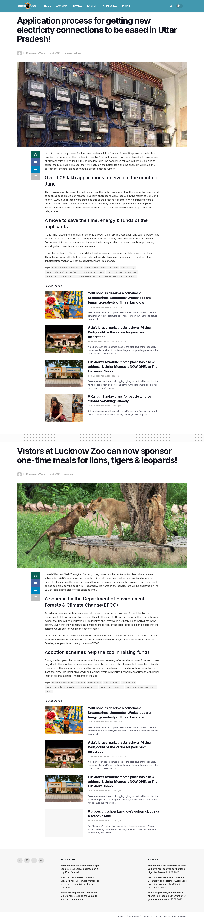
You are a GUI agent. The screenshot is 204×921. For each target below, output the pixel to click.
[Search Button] (171, 6)
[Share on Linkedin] (35, 169)
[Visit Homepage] (27, 6)
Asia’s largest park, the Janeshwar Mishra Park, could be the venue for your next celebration (119, 332)
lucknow (114, 268)
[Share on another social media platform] (35, 176)
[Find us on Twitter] (27, 860)
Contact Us (147, 916)
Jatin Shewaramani (100, 342)
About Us (122, 916)
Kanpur (91, 5)
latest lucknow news (95, 268)
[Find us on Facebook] (20, 860)
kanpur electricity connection (67, 268)
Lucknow (61, 5)
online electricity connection (121, 272)
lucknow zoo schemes (111, 687)
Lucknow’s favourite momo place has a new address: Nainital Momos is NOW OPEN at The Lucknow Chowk (123, 366)
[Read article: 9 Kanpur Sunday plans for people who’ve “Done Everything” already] (64, 408)
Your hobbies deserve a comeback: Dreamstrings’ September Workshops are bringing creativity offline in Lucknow (119, 297)
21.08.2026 (117, 342)
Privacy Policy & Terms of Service (171, 916)
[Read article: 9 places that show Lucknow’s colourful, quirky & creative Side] (64, 823)
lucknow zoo (128, 682)
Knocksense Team (35, 53)
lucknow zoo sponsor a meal (140, 687)
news (101, 272)
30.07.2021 (55, 53)
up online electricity (85, 276)
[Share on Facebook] (35, 162)
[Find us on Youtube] (41, 860)
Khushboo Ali (97, 307)
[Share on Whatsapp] (35, 154)
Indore (126, 5)
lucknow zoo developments (60, 687)
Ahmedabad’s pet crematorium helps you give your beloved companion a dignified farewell (80, 869)
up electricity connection (59, 276)
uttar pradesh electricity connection (117, 276)
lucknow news (88, 272)
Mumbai (77, 5)
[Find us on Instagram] (34, 860)
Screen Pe (134, 916)
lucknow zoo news (87, 687)
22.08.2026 (112, 307)
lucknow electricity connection (61, 272)
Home (47, 5)
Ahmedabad (110, 5)
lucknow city (127, 268)
